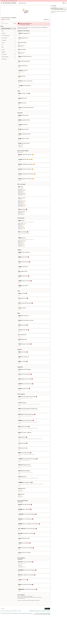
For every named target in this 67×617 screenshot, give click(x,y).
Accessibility (48, 610)
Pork (8, 45)
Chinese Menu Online (47, 613)
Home (2, 610)
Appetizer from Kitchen (8, 28)
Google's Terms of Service (26, 613)
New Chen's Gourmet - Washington (9, 2)
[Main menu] (1, 3)
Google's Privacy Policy (17, 613)
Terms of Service (43, 610)
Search (15, 23)
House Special (8, 59)
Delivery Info (8, 610)
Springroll (48, 614)
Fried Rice (8, 33)
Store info (47, 19)
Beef (8, 47)
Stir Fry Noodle (8, 37)
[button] (33, 34)
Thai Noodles (8, 40)
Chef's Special (8, 54)
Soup (8, 30)
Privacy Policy (37, 610)
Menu (4, 610)
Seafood (8, 49)
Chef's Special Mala (8, 56)
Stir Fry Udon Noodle (8, 35)
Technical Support (32, 610)
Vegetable (8, 52)
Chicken (8, 42)
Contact (19, 610)
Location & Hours (14, 610)
